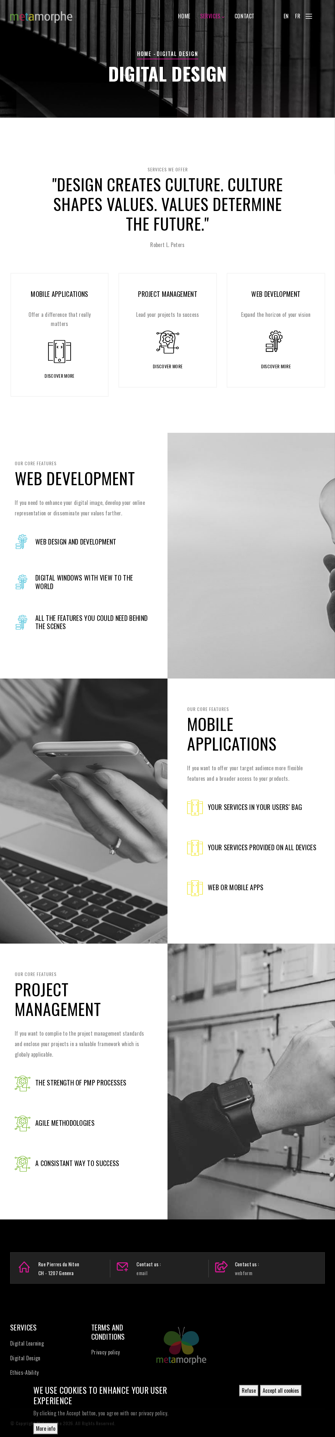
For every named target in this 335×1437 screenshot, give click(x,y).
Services (210, 16)
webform (243, 1272)
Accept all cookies (281, 1390)
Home (184, 16)
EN (286, 16)
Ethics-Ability (24, 1372)
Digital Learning (27, 1343)
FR (297, 16)
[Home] (41, 14)
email (141, 1272)
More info (45, 1428)
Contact (245, 16)
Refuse (249, 1390)
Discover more (59, 375)
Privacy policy (105, 1352)
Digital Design (25, 1358)
